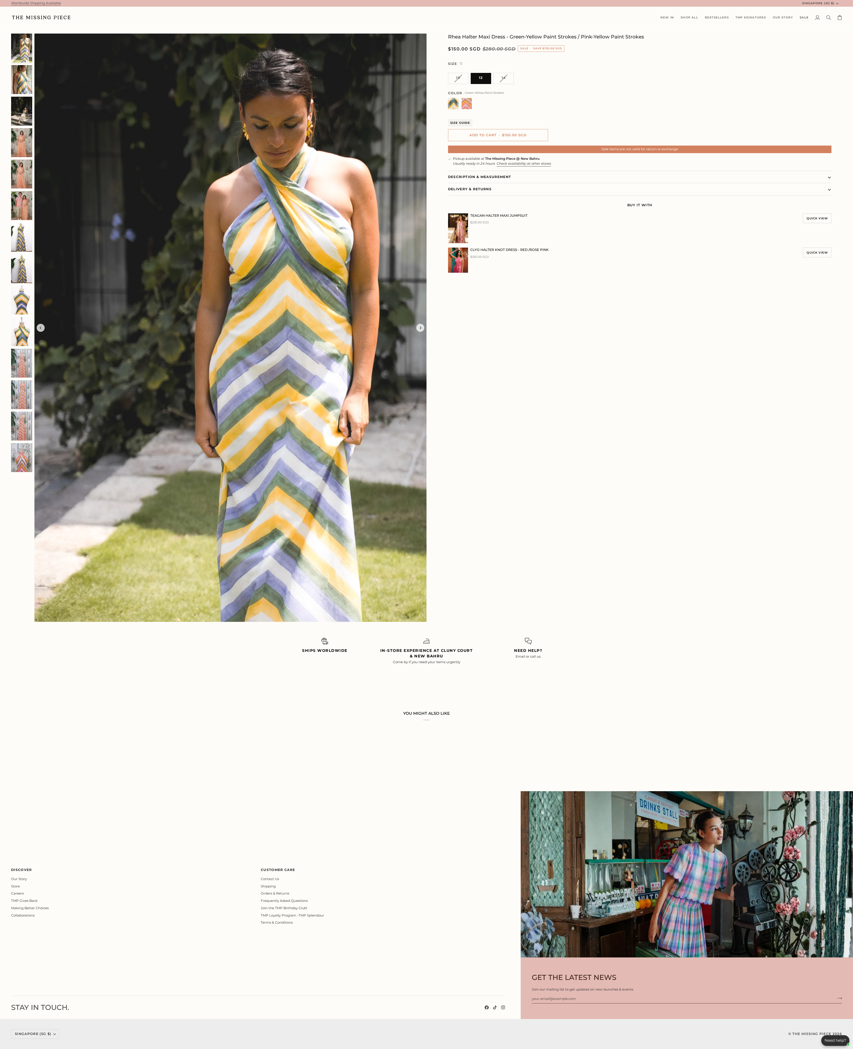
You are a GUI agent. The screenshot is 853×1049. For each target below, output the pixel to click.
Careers (17, 893)
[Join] (838, 998)
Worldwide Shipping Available (36, 3)
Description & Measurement (479, 177)
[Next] (420, 328)
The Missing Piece (811, 1034)
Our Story (19, 879)
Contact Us (270, 879)
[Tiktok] (495, 1007)
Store (15, 886)
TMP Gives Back (24, 901)
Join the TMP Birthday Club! (284, 908)
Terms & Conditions (277, 923)
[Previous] (41, 328)
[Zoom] (230, 328)
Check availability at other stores (524, 164)
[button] (667, 17)
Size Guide (460, 122)
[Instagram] (503, 1007)
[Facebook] (487, 1007)
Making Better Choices (30, 908)
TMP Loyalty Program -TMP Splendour (292, 915)
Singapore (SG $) (818, 3)
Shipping (268, 886)
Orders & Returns (275, 893)
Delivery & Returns (470, 189)
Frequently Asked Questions (284, 901)
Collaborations (23, 915)
